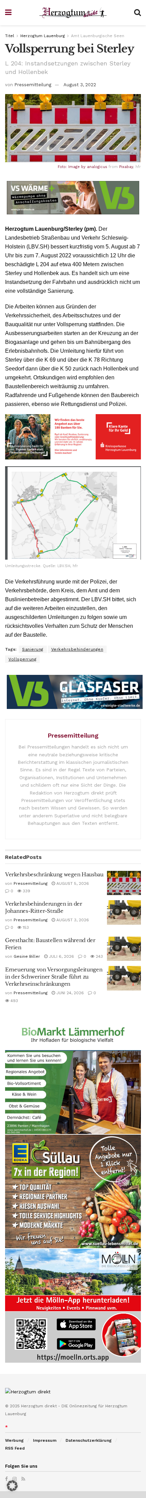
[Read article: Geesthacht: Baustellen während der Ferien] (124, 949)
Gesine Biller (27, 956)
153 (25, 927)
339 (25, 891)
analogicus (97, 167)
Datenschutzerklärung (89, 1440)
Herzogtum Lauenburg (42, 35)
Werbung (14, 1440)
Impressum (44, 1440)
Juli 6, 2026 (61, 956)
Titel (9, 35)
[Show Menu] (8, 12)
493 (13, 1000)
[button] (12, 1485)
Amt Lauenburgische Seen (97, 35)
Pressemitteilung (32, 84)
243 (98, 956)
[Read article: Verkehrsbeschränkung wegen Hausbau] (124, 883)
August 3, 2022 (79, 84)
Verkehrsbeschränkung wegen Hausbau (54, 874)
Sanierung (32, 649)
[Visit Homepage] (73, 13)
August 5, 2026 (72, 883)
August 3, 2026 (72, 920)
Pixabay (126, 167)
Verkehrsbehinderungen (77, 649)
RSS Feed (15, 1448)
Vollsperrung (22, 659)
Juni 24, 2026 (69, 992)
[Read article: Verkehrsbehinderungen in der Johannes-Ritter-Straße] (124, 912)
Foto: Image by (72, 167)
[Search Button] (137, 12)
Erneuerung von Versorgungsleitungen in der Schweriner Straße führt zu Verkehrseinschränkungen (54, 976)
